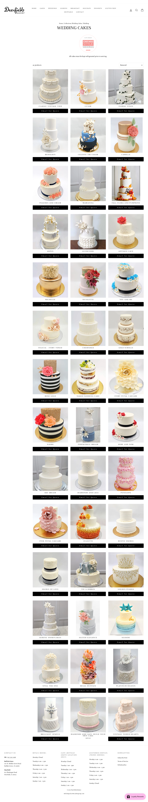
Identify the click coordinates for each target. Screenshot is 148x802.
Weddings (52, 8)
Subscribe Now (122, 758)
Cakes (42, 8)
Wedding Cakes (77, 23)
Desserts (98, 8)
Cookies (63, 8)
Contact (80, 12)
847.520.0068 (11, 757)
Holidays (87, 8)
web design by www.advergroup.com (74, 793)
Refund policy (122, 765)
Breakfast (75, 8)
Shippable (68, 12)
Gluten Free (110, 8)
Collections (67, 23)
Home (34, 8)
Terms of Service (123, 761)
